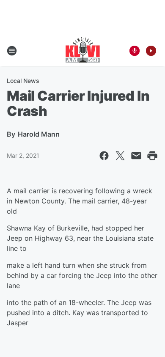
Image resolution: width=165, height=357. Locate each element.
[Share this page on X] (120, 156)
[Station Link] (83, 50)
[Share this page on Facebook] (104, 156)
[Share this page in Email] (136, 156)
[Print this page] (152, 156)
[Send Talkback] (134, 51)
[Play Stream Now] (151, 51)
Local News (23, 80)
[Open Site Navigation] (12, 51)
